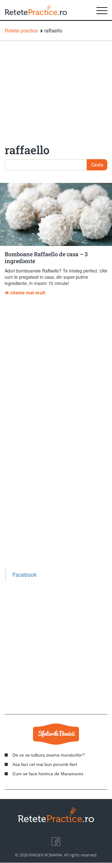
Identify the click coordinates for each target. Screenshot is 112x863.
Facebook (24, 574)
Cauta (97, 164)
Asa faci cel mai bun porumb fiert (44, 764)
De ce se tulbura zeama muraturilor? (48, 755)
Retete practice (21, 30)
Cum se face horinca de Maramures (47, 773)
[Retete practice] (36, 10)
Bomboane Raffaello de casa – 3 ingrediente (46, 257)
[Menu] (101, 10)
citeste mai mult (27, 293)
